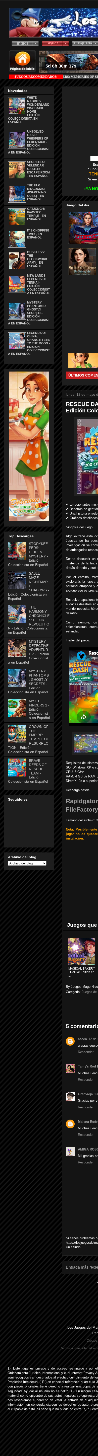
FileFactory (82, 809)
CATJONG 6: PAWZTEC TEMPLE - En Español (36, 214)
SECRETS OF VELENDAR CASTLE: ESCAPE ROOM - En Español (38, 169)
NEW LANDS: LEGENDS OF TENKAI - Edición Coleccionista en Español (38, 284)
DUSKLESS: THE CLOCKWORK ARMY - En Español (37, 259)
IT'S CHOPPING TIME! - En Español (38, 234)
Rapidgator (82, 801)
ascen (82, 1039)
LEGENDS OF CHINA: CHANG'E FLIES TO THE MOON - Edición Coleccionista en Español (29, 343)
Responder (85, 1052)
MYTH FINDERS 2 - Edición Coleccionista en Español (39, 709)
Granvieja (85, 1094)
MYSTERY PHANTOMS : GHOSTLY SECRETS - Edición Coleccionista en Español (29, 313)
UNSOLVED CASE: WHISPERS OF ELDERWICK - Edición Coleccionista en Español (29, 142)
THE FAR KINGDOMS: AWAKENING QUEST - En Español (36, 192)
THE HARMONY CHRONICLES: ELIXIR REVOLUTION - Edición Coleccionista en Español (29, 619)
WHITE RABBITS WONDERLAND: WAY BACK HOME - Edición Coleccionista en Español (29, 110)
